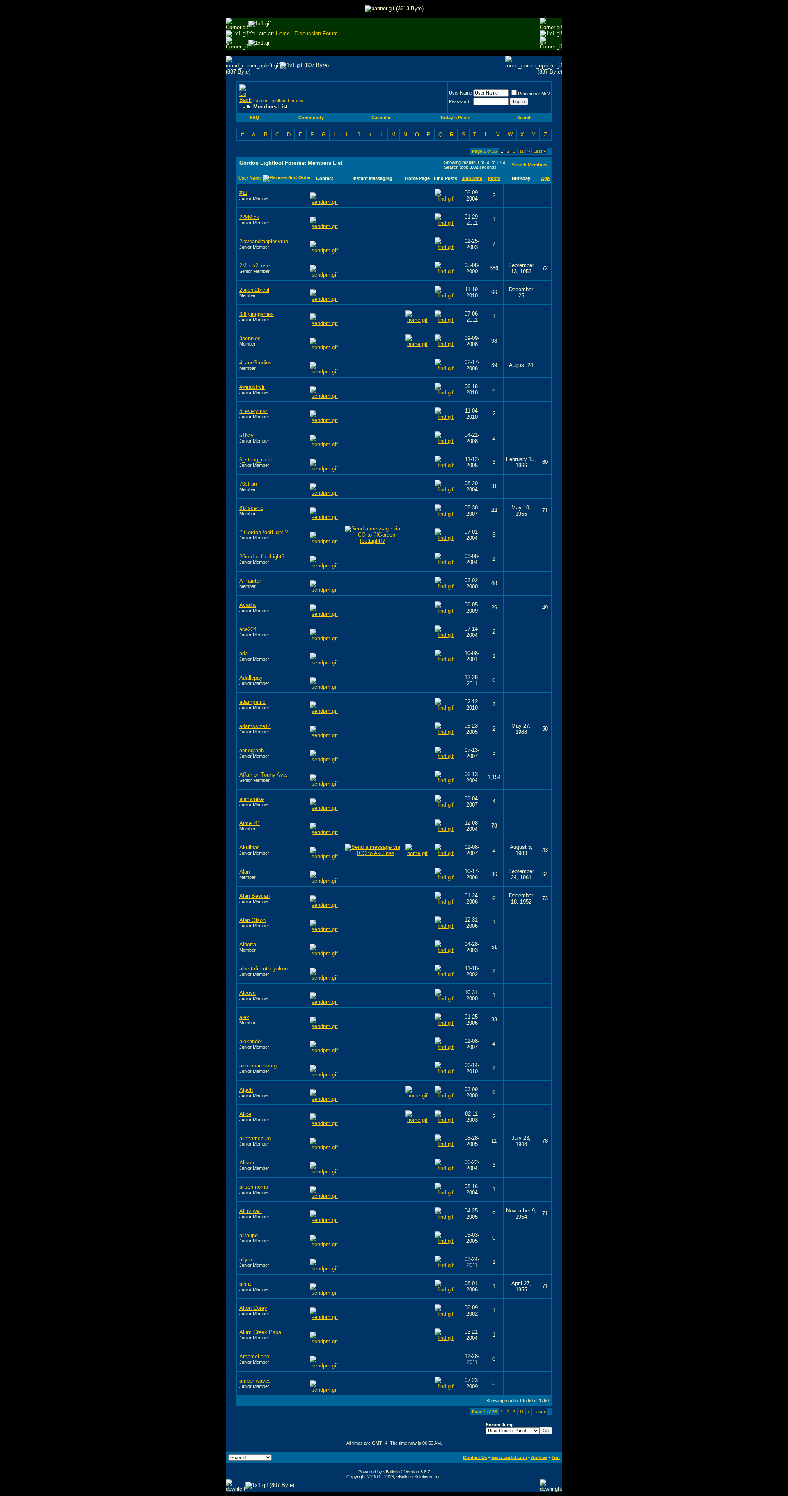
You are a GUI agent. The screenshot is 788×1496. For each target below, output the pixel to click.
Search (524, 117)
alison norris (253, 1187)
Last (540, 151)
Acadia (247, 605)
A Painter (250, 581)
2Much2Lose (254, 266)
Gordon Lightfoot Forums (278, 100)
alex (244, 1017)
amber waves (255, 1381)
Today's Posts (455, 117)
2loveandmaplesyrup (263, 241)
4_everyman (253, 411)
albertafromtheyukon (263, 969)
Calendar (381, 117)
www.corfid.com (509, 1457)
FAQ (254, 117)
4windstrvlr (252, 387)
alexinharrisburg (258, 1066)
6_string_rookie (257, 459)
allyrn (245, 1259)
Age (545, 178)
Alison (246, 1162)
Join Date (472, 178)
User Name (460, 92)
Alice (245, 1114)
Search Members (529, 164)
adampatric (252, 702)
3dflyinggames (256, 314)
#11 (243, 193)
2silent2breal (254, 290)
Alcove (247, 993)
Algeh (246, 1090)
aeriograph (251, 750)
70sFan (248, 484)
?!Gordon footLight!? (263, 532)
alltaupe (248, 1235)
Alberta (247, 944)
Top (556, 1457)
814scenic (251, 508)
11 (521, 151)
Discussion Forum (316, 33)
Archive (539, 1457)
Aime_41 (249, 823)
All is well (250, 1211)
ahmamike (251, 799)
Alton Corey (253, 1308)
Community (311, 117)
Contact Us (475, 1457)
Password (459, 101)
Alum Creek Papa (260, 1332)
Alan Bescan (254, 896)
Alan (244, 872)
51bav (246, 435)
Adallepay (251, 678)
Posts (494, 178)
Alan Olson (252, 920)
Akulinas (249, 847)
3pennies (250, 338)
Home (283, 33)
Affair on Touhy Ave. (263, 775)
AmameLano (254, 1356)
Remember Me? (534, 93)
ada (243, 653)
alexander (250, 1041)
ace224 (248, 629)
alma (245, 1284)
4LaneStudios (255, 363)
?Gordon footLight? (261, 556)
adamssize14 (255, 726)
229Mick (249, 217)
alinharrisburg (255, 1138)
